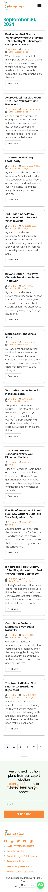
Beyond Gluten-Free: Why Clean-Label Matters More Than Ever (22, 277)
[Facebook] (5, 841)
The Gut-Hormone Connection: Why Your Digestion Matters (19, 454)
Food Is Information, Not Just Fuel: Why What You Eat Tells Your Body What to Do (23, 514)
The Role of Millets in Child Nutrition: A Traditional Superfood (21, 686)
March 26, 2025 (29, 695)
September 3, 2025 (31, 166)
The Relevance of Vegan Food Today (20, 159)
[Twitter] (18, 841)
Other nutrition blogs (18, 52)
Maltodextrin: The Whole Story (20, 335)
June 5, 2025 (28, 399)
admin (14, 50)
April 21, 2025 (28, 635)
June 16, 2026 (28, 49)
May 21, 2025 (28, 522)
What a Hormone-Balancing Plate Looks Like (23, 392)
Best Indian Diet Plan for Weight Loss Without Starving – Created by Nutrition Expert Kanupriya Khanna (24, 39)
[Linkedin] (31, 841)
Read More (13, 83)
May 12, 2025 (28, 579)
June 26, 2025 (28, 342)
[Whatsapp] (40, 885)
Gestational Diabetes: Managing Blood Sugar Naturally (19, 626)
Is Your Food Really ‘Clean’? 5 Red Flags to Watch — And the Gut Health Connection (23, 570)
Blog (11, 465)
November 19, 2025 (31, 109)
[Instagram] (12, 841)
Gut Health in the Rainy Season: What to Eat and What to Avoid (21, 217)
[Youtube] (24, 841)
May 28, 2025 (28, 462)
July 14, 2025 (27, 286)
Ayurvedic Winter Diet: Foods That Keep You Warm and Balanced (23, 101)
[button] (39, 5)
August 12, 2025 (29, 226)
